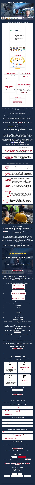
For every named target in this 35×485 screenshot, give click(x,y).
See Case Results (21, 142)
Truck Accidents (13, 463)
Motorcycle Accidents (20, 463)
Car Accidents (7, 463)
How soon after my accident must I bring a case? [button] (12, 431)
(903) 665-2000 (20, 122)
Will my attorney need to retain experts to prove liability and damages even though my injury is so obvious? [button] (18, 435)
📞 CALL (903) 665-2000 (10, 78)
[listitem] (17, 407)
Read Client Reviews (14, 142)
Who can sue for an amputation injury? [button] (11, 438)
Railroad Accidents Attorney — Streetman (18, 293)
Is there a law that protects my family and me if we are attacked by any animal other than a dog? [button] (18, 411)
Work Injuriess (5, 231)
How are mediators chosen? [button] (9, 420)
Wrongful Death (27, 463)
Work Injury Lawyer (28, 459)
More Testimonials (24, 92)
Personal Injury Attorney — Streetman (18, 298)
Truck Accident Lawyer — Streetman (18, 290)
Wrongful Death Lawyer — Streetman (18, 285)
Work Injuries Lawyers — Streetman (18, 288)
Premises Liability (17, 464)
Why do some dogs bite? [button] (8, 414)
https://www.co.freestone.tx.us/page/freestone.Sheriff (24, 150)
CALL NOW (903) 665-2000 (17, 270)
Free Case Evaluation (17, 102)
